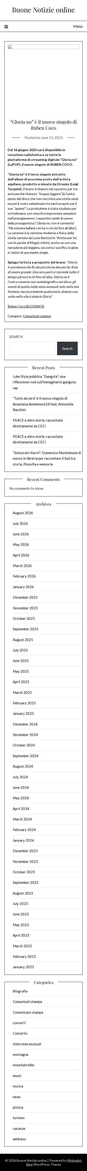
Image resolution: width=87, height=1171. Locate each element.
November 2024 (25, 734)
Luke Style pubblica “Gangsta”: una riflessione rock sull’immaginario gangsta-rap (45, 382)
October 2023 (24, 872)
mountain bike (23, 1065)
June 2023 (21, 914)
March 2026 (22, 566)
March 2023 (22, 946)
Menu (78, 26)
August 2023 (23, 893)
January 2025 (23, 713)
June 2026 (21, 534)
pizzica (18, 1107)
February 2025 (24, 703)
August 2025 (23, 640)
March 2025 (22, 692)
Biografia (20, 991)
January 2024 (23, 840)
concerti (19, 1023)
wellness (19, 1139)
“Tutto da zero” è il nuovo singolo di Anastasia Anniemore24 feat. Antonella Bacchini (43, 404)
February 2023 (24, 956)
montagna (20, 1054)
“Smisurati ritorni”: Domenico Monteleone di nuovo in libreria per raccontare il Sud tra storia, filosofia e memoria (47, 458)
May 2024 (21, 798)
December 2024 (25, 724)
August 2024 (23, 766)
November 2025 (25, 608)
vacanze (19, 1128)
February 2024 (24, 829)
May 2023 (21, 925)
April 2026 (21, 555)
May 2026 (21, 544)
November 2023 (25, 861)
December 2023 (25, 851)
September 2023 (25, 882)
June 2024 (21, 787)
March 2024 (22, 819)
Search (16, 336)
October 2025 (24, 618)
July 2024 (20, 777)
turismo (19, 1118)
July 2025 (20, 650)
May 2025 (21, 671)
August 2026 (23, 513)
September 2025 (25, 629)
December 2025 (25, 597)
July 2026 (20, 523)
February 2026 (24, 576)
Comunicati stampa (37, 316)
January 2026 (23, 587)
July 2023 (20, 903)
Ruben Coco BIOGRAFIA (26, 306)
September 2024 (25, 756)
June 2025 (21, 660)
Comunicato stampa (28, 1012)
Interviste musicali (27, 1044)
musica (18, 1086)
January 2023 (23, 967)
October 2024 (24, 745)
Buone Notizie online (43, 9)
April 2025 (21, 682)
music (17, 1075)
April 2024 (21, 809)
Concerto (20, 1033)
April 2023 (21, 935)
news (17, 1097)
